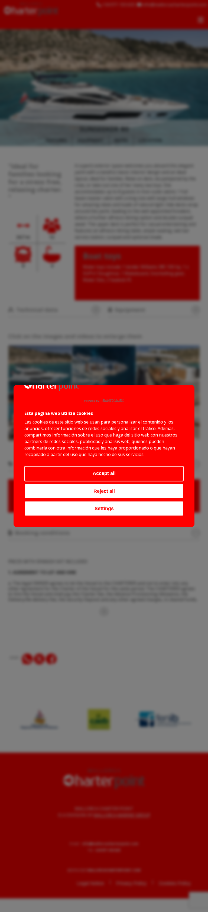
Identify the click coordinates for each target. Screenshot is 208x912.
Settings (104, 508)
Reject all (104, 491)
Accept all (104, 473)
